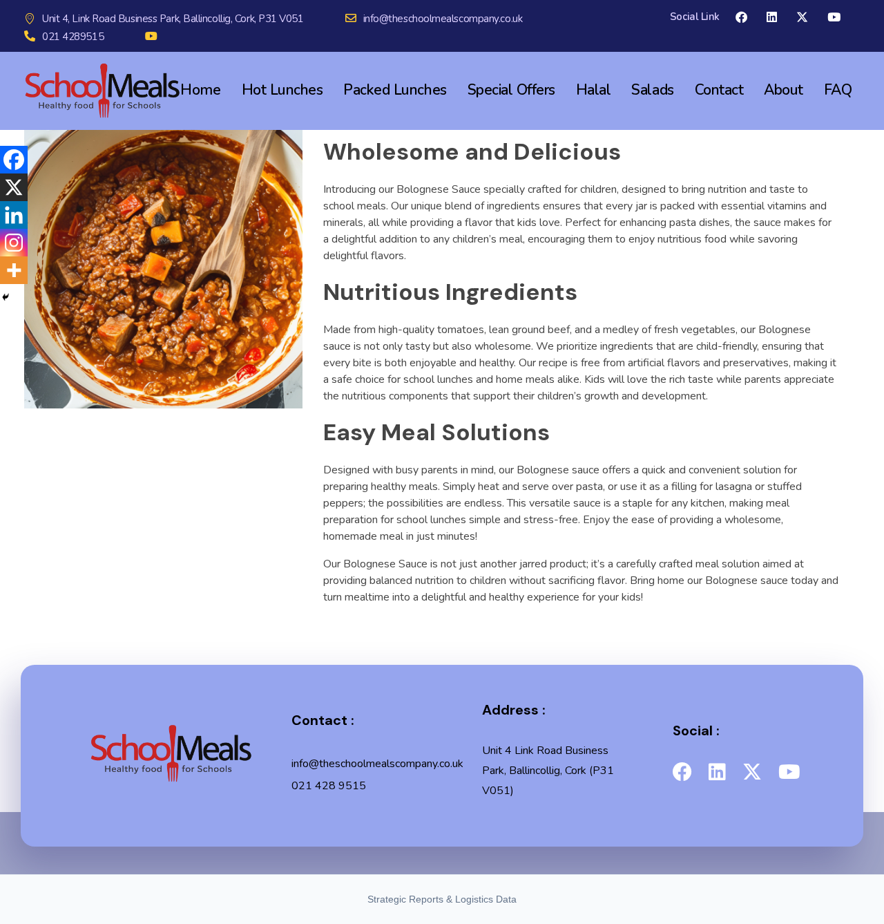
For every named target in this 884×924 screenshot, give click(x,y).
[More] (14, 270)
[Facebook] (14, 159)
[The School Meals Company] (171, 753)
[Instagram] (14, 242)
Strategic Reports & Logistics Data (442, 899)
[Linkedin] (14, 215)
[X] (14, 187)
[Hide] (5, 297)
